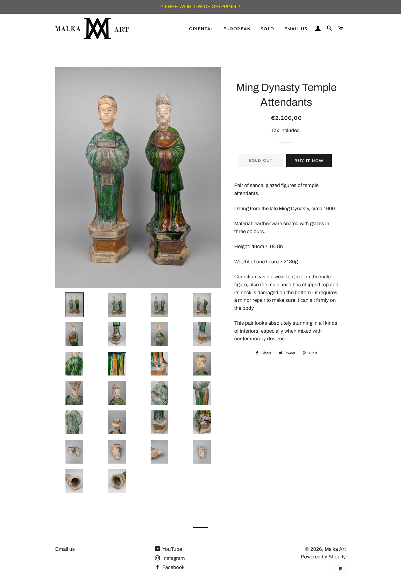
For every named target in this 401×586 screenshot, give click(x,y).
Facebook (173, 567)
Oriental (201, 28)
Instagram (173, 558)
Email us (296, 28)
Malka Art (335, 549)
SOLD (267, 28)
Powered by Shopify (323, 557)
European (237, 28)
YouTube (171, 549)
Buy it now (309, 160)
